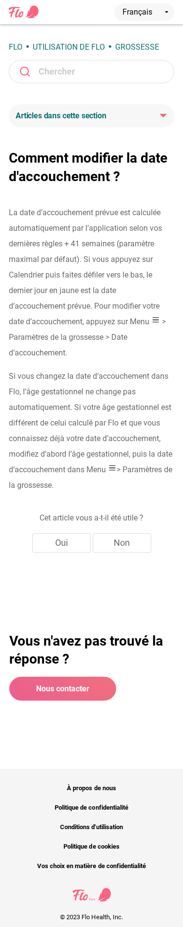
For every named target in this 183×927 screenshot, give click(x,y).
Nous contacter (62, 688)
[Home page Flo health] (24, 16)
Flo (15, 47)
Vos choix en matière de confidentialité (91, 866)
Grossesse (137, 47)
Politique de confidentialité (91, 807)
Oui (61, 543)
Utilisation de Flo (69, 47)
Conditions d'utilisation (91, 827)
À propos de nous (91, 788)
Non (122, 543)
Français (138, 12)
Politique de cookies (91, 846)
